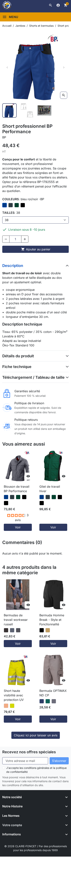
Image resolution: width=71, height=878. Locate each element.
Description (12, 265)
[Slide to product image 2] (27, 110)
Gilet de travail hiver (49, 489)
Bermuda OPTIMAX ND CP (53, 693)
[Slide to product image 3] (44, 110)
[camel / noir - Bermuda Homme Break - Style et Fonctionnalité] (47, 630)
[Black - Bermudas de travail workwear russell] (6, 630)
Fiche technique (16, 366)
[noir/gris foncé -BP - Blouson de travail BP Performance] (6, 503)
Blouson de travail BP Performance (16, 489)
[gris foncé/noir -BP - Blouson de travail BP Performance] (12, 497)
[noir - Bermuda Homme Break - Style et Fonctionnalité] (41, 630)
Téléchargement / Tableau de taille (33, 377)
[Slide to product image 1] (9, 110)
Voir (18, 527)
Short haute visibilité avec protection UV (14, 695)
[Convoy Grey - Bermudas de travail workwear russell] (18, 630)
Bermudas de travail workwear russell (16, 619)
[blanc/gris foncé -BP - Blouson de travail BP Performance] (24, 497)
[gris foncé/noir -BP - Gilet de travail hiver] (47, 497)
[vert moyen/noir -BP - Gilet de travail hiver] (53, 497)
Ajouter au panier (35, 249)
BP (4, 137)
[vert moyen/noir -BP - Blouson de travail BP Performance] (18, 497)
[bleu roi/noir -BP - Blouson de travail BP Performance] (6, 497)
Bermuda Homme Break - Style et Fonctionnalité (51, 619)
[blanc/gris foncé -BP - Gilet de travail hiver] (60, 497)
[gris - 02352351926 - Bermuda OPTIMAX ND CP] (53, 701)
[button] (51, 5)
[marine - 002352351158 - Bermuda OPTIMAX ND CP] (41, 701)
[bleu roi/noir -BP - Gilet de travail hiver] (41, 497)
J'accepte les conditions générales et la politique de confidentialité (36, 769)
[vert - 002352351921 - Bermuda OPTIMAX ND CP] (47, 701)
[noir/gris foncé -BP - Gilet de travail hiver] (41, 503)
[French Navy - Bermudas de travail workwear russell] (12, 630)
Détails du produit (18, 356)
